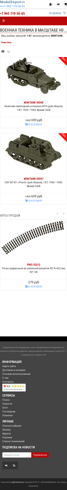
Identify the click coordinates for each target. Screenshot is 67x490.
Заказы (6, 429)
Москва (3, 6)
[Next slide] (64, 215)
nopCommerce (17, 482)
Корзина (7, 437)
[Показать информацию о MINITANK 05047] (33, 152)
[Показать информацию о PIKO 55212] (33, 238)
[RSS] (14, 465)
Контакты (8, 381)
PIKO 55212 (33, 264)
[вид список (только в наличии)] (8, 51)
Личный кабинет (12, 425)
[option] (33, 254)
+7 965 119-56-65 (12, 13)
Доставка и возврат (14, 370)
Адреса (6, 433)
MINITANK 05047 (33, 178)
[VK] (6, 465)
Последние (8, 411)
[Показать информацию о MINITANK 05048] (33, 75)
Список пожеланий (13, 441)
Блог (5, 407)
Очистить (6, 42)
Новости (7, 403)
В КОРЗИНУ (35, 124)
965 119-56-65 (16, 6)
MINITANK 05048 (33, 102)
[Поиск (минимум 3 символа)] (64, 13)
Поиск (6, 399)
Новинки (7, 415)
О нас (5, 377)
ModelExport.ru (13, 2)
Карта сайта (9, 366)
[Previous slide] (58, 215)
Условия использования (16, 374)
